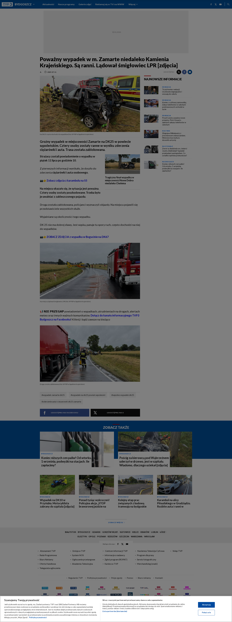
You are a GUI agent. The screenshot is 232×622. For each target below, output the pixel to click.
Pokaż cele (206, 612)
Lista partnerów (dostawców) (114, 611)
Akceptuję (206, 605)
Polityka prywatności (38, 617)
